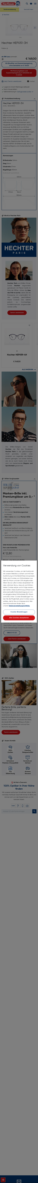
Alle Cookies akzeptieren (19, 618)
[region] (19, 591)
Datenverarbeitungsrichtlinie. (19, 606)
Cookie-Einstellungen (19, 612)
